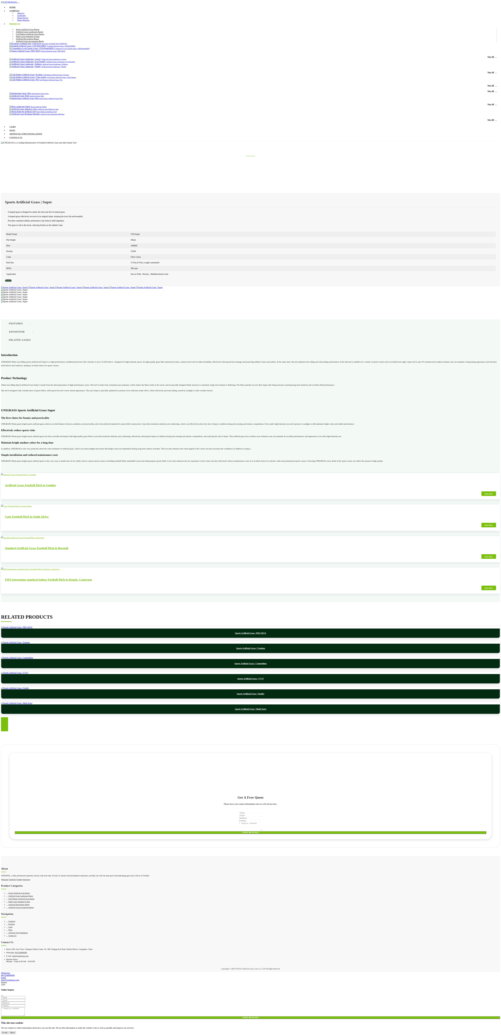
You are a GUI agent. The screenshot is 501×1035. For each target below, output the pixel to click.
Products (14, 24)
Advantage (17, 331)
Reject (12, 1033)
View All (490, 57)
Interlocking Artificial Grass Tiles (51, 98)
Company (14, 11)
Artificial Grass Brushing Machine (52, 114)
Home (12, 7)
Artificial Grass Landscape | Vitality (53, 67)
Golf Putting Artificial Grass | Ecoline (56, 75)
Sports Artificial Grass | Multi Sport (250, 709)
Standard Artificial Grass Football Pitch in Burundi (36, 548)
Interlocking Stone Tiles (40, 94)
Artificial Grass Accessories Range (30, 41)
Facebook (12, 880)
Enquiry (8, 281)
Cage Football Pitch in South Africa (27, 516)
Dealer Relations (23, 20)
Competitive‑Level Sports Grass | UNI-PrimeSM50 (72, 49)
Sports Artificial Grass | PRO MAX (53, 51)
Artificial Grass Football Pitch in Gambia (30, 485)
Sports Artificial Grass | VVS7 (250, 679)
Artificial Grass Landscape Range (29, 32)
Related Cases (20, 340)
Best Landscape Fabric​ (39, 107)
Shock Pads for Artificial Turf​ (46, 112)
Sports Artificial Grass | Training (250, 648)
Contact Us (15, 138)
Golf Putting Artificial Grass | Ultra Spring (61, 77)
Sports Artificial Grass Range (27, 29)
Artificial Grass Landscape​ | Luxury (53, 59)
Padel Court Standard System (28, 36)
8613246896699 (28, 774)
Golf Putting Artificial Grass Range (30, 34)
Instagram (26, 880)
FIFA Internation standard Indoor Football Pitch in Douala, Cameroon (48, 579)
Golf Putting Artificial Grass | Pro (50, 80)
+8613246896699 (29, 778)
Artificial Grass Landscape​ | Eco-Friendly (60, 62)
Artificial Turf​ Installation (25, 134)
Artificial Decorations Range (27, 39)
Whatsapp (4, 880)
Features (16, 323)
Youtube (19, 880)
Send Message (250, 833)
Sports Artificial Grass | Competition (250, 663)
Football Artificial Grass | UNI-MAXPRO (61, 46)
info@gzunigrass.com (31, 771)
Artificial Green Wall (36, 96)
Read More (489, 494)
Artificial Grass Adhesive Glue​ (48, 109)
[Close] (2, 995)
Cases (12, 127)
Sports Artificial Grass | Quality (250, 694)
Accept (4, 1033)
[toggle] (18, 2)
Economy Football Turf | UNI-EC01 (54, 44)
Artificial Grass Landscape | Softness (55, 64)
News (12, 130)
